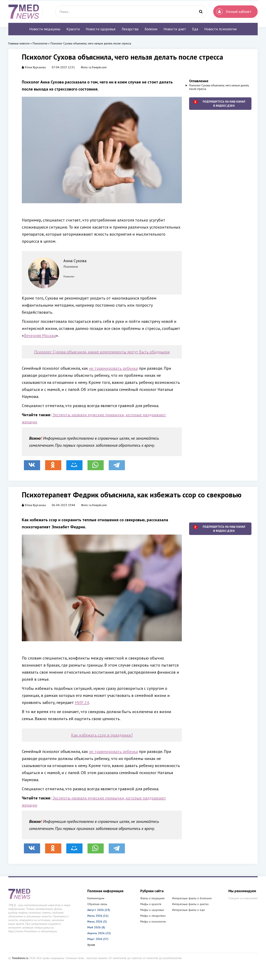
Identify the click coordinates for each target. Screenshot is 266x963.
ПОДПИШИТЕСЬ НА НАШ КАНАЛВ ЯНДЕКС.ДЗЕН (224, 104)
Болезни (151, 29)
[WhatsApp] (95, 463)
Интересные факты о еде (188, 910)
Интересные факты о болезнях (192, 898)
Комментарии (95, 898)
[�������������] (53, 463)
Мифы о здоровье (152, 910)
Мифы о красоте (150, 904)
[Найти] (201, 11)
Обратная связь (97, 904)
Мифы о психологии (153, 921)
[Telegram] (117, 463)
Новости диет (175, 29)
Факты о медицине (152, 898)
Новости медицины (44, 29)
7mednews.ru (20, 958)
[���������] (32, 463)
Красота (73, 29)
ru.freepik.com (98, 67)
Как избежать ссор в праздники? (102, 735)
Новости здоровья (100, 29)
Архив (91, 945)
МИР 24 (82, 702)
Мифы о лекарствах (153, 916)
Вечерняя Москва (40, 335)
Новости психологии (220, 29)
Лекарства (130, 29)
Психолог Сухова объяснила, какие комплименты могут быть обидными (102, 352)
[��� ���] (74, 463)
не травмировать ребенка (113, 368)
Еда (195, 29)
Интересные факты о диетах (190, 904)
